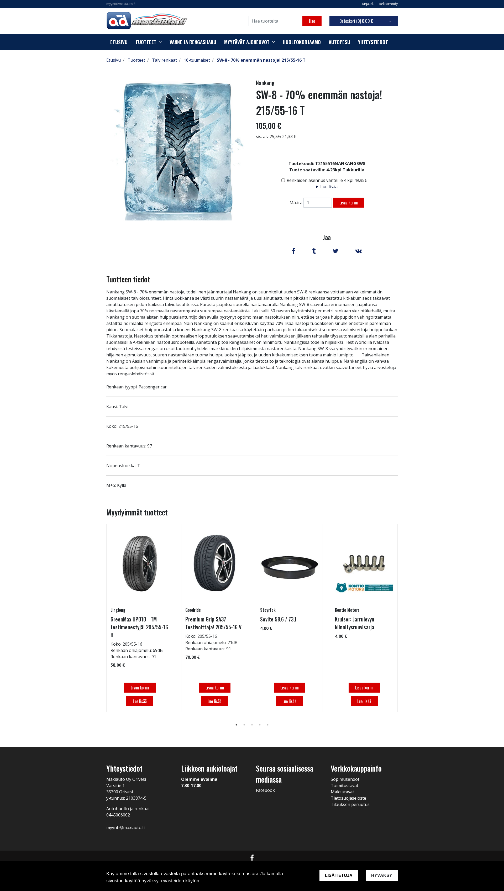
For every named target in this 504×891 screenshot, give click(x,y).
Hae (312, 21)
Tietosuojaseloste (348, 798)
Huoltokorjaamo (302, 42)
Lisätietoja (339, 875)
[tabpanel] (139, 618)
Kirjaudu (368, 4)
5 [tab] (267, 724)
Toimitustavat (344, 785)
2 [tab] (244, 724)
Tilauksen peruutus (350, 804)
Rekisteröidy (388, 4)
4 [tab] (259, 724)
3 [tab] (252, 724)
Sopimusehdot (345, 779)
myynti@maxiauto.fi (120, 4)
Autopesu (339, 42)
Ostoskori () (356, 21)
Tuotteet (145, 42)
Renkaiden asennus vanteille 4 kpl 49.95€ (327, 180)
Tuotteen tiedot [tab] (128, 279)
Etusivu (119, 42)
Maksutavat (342, 792)
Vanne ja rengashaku (193, 42)
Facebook (265, 790)
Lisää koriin (348, 202)
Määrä (296, 202)
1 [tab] (236, 724)
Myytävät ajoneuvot (247, 42)
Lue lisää (329, 186)
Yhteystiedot (373, 42)
